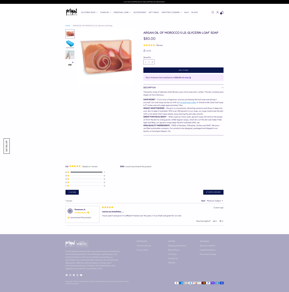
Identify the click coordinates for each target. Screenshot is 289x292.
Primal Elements (83, 281)
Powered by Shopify (72, 283)
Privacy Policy (142, 250)
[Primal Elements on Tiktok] (77, 275)
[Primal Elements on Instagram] (70, 275)
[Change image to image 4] (70, 64)
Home (67, 25)
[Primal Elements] (71, 12)
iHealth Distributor (208, 250)
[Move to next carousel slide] (222, 155)
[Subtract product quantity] (145, 62)
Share (148, 51)
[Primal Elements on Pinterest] (74, 275)
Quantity (147, 57)
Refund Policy (174, 250)
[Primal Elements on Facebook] (66, 275)
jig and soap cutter (188, 102)
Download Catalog (208, 254)
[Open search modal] (213, 12)
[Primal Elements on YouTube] (81, 275)
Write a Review (216, 193)
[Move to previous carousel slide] (216, 155)
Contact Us (173, 258)
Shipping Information (177, 245)
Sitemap (171, 262)
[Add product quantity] (152, 62)
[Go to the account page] (217, 12)
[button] (183, 45)
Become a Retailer (207, 245)
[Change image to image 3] (70, 54)
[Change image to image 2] (70, 44)
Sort (203, 201)
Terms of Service (144, 245)
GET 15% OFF (6, 146)
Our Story (172, 254)
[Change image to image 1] (70, 33)
